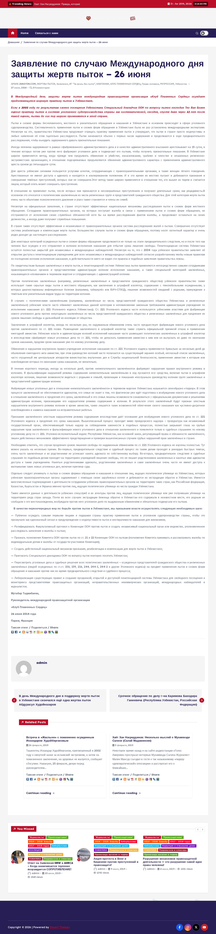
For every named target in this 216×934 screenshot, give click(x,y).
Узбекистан (181, 83)
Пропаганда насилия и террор (45, 854)
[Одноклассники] (41, 631)
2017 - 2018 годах (114, 841)
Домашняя (13, 42)
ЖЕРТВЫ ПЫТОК (46, 83)
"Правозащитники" (57, 837)
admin (41, 663)
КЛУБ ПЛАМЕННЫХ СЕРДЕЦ (125, 83)
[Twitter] (20, 631)
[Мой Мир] (56, 631)
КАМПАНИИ (102, 83)
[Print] (34, 631)
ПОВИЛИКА (35, 850)
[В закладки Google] (49, 631)
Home (25, 33)
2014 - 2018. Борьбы (40, 841)
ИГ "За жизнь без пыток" (82, 83)
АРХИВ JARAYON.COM (23, 83)
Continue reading (39, 793)
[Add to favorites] (45, 631)
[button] (198, 829)
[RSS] (38, 631)
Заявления (62, 83)
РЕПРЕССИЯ (167, 83)
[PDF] (31, 631)
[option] (42, 855)
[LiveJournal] (53, 631)
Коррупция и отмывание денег (45, 846)
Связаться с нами (46, 33)
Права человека (150, 83)
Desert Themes (60, 927)
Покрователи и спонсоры (57, 850)
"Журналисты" (37, 837)
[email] (27, 631)
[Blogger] (23, 631)
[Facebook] (16, 631)
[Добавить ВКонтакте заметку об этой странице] (12, 631)
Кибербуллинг (62, 841)
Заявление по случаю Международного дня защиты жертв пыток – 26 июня (65, 42)
